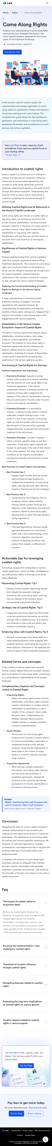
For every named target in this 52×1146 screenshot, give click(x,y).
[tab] (25, 903)
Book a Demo (34, 1113)
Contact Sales (30, 1135)
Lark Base (14, 145)
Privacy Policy (28, 1130)
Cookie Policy (16, 1130)
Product (20, 1135)
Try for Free (26, 1065)
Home (5, 13)
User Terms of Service (42, 1130)
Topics (15, 13)
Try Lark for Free (12, 52)
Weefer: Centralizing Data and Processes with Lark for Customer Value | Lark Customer (26, 803)
